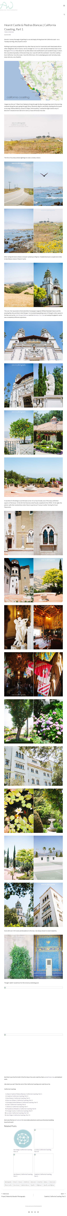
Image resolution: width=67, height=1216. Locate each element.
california (26, 1182)
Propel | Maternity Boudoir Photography (13, 1195)
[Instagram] (29, 1212)
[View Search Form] (64, 14)
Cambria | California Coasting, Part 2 (17, 1096)
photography (8, 1182)
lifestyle (13, 50)
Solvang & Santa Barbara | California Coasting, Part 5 (22, 1102)
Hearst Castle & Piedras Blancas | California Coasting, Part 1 (24, 1094)
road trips (37, 48)
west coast (52, 1182)
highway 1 (39, 1185)
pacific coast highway (49, 1185)
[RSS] (38, 1212)
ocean (20, 1182)
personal (11, 32)
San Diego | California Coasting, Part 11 (18, 1115)
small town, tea (50, 1077)
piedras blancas (25, 1185)
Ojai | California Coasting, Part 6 (16, 1104)
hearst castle (8, 1185)
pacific (33, 1185)
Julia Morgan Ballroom (22, 315)
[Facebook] (32, 1212)
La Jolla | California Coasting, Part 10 (18, 1113)
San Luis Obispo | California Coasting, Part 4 (20, 1100)
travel (6, 32)
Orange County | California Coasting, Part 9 (19, 1111)
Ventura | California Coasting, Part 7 (17, 1106)
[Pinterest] (35, 1212)
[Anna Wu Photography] (8, 6)
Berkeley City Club (39, 315)
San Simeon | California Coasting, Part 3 (18, 1098)
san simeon (17, 1185)
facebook (19, 1120)
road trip (40, 1182)
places (46, 1182)
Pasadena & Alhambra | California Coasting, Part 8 (21, 1109)
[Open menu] (64, 5)
